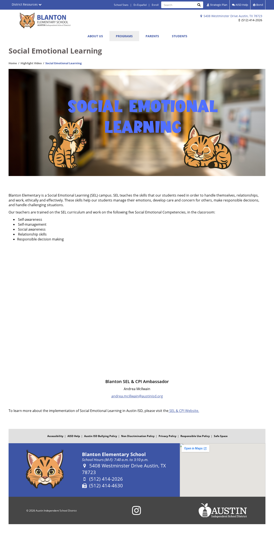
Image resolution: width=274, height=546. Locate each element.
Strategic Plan (218, 5)
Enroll (155, 5)
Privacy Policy (167, 436)
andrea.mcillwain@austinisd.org (137, 396)
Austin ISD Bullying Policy (100, 436)
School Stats (121, 5)
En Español (140, 5)
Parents (152, 36)
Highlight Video (31, 63)
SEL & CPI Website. (183, 410)
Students (179, 36)
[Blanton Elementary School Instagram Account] (136, 513)
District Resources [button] (25, 4)
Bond (259, 5)
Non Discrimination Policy (138, 436)
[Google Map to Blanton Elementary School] (222, 470)
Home (13, 63)
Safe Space (221, 436)
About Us (95, 36)
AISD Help (241, 5)
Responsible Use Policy (195, 436)
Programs (124, 36)
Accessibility (55, 436)
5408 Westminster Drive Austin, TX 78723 (232, 16)
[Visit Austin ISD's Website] (222, 510)
